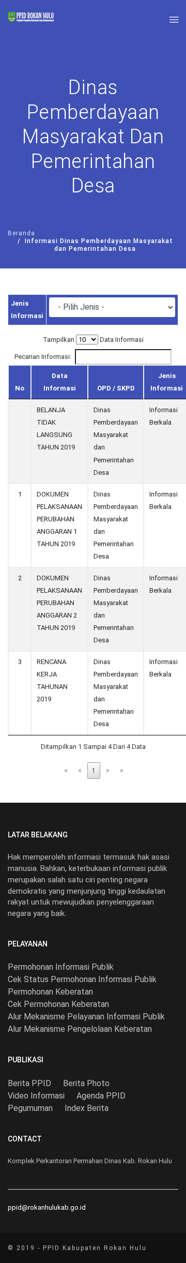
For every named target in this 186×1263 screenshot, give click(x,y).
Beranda (21, 233)
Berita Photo (86, 1083)
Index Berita (87, 1108)
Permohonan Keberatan (50, 992)
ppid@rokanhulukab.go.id (47, 1207)
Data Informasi (59, 382)
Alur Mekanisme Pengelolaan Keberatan (80, 1029)
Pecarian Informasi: (42, 356)
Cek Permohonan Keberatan (58, 1004)
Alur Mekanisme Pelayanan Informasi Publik (86, 1016)
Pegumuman (30, 1108)
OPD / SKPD (116, 388)
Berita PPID (29, 1083)
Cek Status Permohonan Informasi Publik (82, 979)
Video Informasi (36, 1096)
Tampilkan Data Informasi (93, 339)
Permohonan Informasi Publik (61, 967)
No (19, 388)
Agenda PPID (101, 1096)
